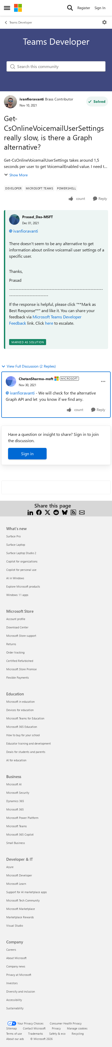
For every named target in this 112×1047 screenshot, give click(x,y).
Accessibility (14, 1000)
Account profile (15, 619)
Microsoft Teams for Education (25, 718)
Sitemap (11, 1028)
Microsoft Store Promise (21, 669)
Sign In (100, 7)
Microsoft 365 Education (21, 727)
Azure (10, 867)
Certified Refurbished (19, 661)
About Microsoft (16, 958)
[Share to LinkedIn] (30, 512)
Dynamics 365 (15, 801)
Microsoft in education (20, 701)
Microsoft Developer (19, 875)
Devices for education (20, 710)
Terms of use (14, 1033)
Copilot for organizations (22, 561)
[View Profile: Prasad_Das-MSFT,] (14, 219)
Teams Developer (20, 22)
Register (83, 7)
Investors (12, 983)
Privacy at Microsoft (18, 975)
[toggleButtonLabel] (104, 22)
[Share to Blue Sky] (64, 512)
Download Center (17, 627)
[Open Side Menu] (7, 8)
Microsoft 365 (15, 809)
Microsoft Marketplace (20, 909)
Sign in (27, 453)
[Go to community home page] (18, 8)
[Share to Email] (82, 512)
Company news (15, 966)
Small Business (15, 843)
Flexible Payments (17, 677)
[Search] (70, 8)
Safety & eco (57, 1033)
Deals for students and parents (25, 752)
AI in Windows (15, 578)
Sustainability (14, 1008)
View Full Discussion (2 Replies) (31, 366)
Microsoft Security (17, 793)
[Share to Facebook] (39, 512)
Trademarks (35, 1033)
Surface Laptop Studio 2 (21, 553)
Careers (11, 950)
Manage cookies (77, 1028)
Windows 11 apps (17, 595)
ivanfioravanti (32, 99)
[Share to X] (47, 512)
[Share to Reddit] (56, 512)
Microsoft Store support (21, 636)
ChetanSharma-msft (36, 378)
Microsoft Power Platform (22, 818)
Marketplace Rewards (20, 917)
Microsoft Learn (16, 884)
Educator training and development (28, 743)
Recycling (78, 1033)
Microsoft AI (14, 784)
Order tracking (15, 652)
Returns (11, 644)
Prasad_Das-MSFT (37, 216)
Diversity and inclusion (20, 991)
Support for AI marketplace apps (26, 892)
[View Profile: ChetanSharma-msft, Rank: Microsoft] (11, 381)
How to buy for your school (23, 735)
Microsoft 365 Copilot (20, 834)
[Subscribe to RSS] (73, 512)
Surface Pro (13, 536)
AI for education (16, 760)
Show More (18, 174)
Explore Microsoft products (23, 586)
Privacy (56, 1028)
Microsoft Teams (16, 826)
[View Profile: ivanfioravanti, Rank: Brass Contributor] (10, 101)
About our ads (15, 1039)
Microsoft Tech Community (23, 900)
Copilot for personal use (21, 570)
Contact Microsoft (34, 1028)
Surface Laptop (15, 545)
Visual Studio (14, 925)
